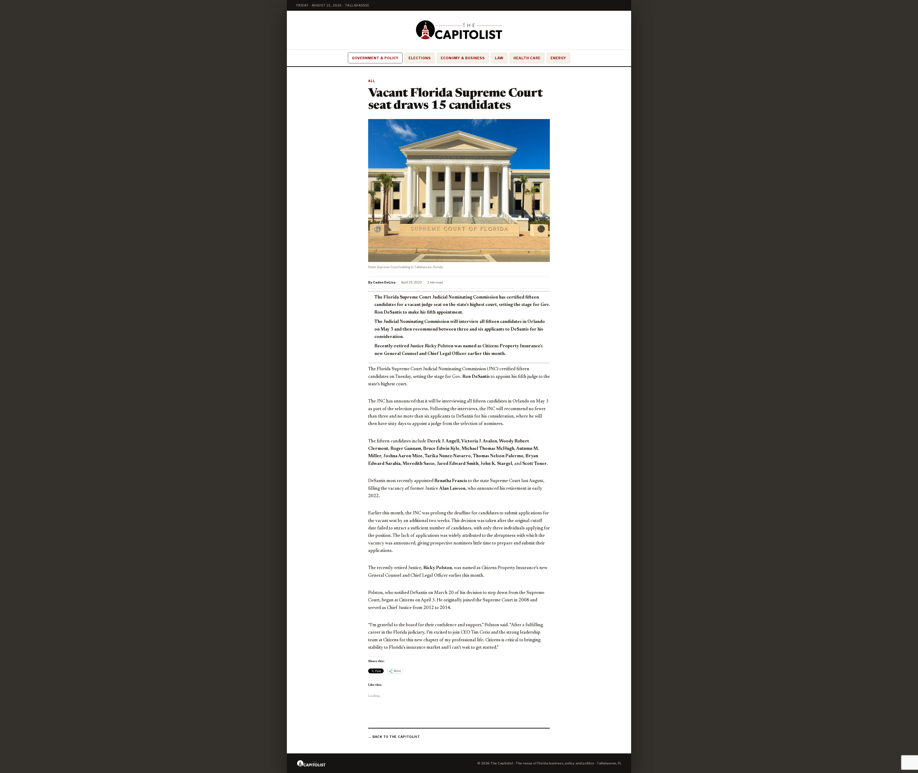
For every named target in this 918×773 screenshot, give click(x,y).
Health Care (527, 58)
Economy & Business (463, 58)
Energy (558, 58)
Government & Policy (375, 58)
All (371, 81)
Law (499, 58)
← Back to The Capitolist (394, 737)
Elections (420, 58)
